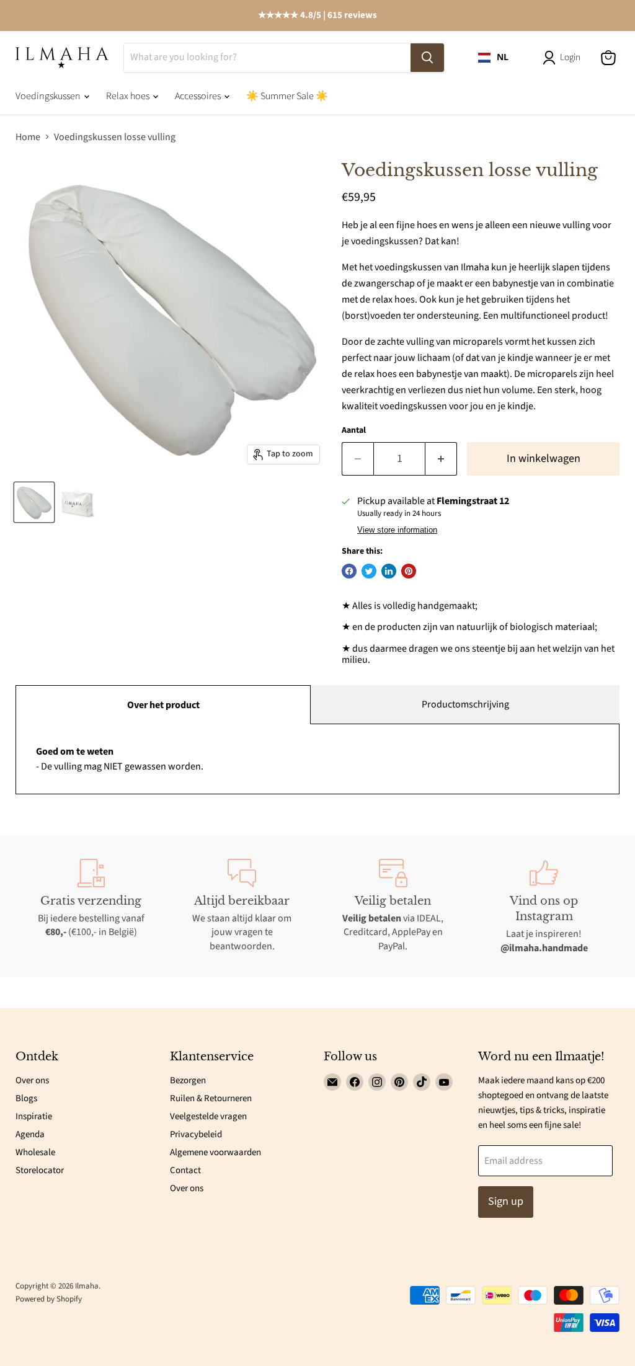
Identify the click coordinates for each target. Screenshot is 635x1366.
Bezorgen (188, 1080)
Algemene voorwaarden (215, 1152)
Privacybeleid (196, 1134)
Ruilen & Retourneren (211, 1098)
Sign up (505, 1201)
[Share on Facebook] (349, 571)
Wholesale (35, 1152)
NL (502, 57)
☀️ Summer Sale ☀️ (287, 96)
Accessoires (199, 96)
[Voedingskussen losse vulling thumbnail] (34, 502)
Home (28, 137)
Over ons (32, 1080)
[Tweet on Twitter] (369, 571)
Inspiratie (34, 1116)
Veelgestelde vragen (208, 1116)
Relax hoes (128, 96)
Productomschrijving (465, 704)
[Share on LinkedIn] (388, 571)
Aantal (354, 430)
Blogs (26, 1098)
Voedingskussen (49, 96)
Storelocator (40, 1170)
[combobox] (493, 57)
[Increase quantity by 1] (441, 459)
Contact (185, 1170)
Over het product (163, 705)
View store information (397, 530)
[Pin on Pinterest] (408, 571)
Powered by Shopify (49, 1299)
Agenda (30, 1134)
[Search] (427, 57)
